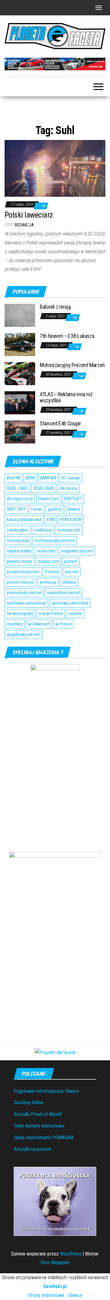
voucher (75, 613)
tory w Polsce (50, 613)
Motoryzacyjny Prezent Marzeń (72, 365)
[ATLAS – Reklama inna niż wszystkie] (20, 402)
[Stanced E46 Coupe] (20, 432)
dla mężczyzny (20, 498)
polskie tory (48, 561)
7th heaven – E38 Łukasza (67, 336)
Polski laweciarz (29, 214)
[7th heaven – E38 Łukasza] (20, 344)
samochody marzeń (24, 592)
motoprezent (68, 530)
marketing (43, 530)
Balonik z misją (55, 307)
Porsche (52, 572)
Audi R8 (13, 478)
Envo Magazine (55, 1262)
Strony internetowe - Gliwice (55, 1295)
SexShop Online (28, 1102)
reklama (69, 582)
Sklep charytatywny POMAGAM (44, 1137)
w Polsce (63, 624)
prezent (72, 572)
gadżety (55, 509)
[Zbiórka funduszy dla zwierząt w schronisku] (55, 1201)
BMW (30, 478)
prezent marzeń (20, 582)
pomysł (70, 561)
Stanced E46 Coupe (60, 423)
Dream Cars (48, 498)
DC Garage (70, 478)
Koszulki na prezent (32, 1149)
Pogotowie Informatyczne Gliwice (46, 1091)
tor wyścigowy (20, 613)
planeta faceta (19, 561)
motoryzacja (18, 540)
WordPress (70, 1254)
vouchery (15, 624)
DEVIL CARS (17, 488)
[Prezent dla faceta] (55, 1052)
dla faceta (68, 488)
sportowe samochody (26, 603)
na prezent (46, 551)
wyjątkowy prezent (24, 634)
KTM (51, 519)
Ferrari (36, 509)
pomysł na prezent (23, 572)
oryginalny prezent (77, 551)
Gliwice (73, 509)
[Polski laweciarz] (55, 168)
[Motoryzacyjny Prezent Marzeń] (20, 373)
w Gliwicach (39, 624)
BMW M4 (48, 478)
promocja (48, 582)
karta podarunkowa (24, 519)
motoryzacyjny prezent (55, 540)
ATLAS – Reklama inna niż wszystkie (66, 397)
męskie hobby (19, 551)
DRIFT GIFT (16, 509)
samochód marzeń (63, 592)
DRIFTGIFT (73, 498)
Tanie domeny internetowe (39, 1126)
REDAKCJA (24, 224)
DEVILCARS (44, 488)
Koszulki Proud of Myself (38, 1114)
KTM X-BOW (71, 519)
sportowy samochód (69, 603)
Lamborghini (17, 530)
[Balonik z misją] (20, 315)
